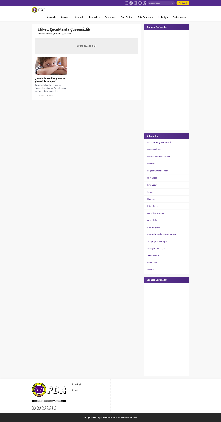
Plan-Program (153, 227)
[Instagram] (135, 3)
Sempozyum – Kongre (157, 241)
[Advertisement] (166, 80)
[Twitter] (131, 3)
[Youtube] (140, 3)
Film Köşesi (152, 178)
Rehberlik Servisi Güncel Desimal (161, 234)
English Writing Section (157, 171)
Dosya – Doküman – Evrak (158, 157)
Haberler (151, 199)
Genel (149, 192)
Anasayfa (41, 34)
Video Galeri (152, 263)
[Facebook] (126, 3)
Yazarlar (150, 270)
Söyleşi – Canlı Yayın (156, 248)
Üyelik (184, 3)
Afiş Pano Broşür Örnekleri (159, 142)
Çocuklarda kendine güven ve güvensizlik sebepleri (50, 80)
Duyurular (151, 164)
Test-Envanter (153, 255)
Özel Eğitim (152, 220)
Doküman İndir (154, 149)
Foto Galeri (152, 185)
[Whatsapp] (144, 3)
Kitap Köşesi (152, 206)
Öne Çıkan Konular (155, 213)
